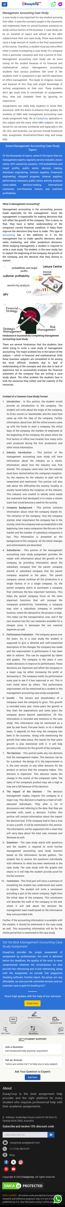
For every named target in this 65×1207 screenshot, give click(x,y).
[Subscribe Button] (50, 1135)
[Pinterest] (6, 1168)
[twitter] (13, 1161)
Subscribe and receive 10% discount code (28, 1126)
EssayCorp (42, 118)
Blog (12, 1155)
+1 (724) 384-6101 (19, 1148)
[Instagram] (20, 1161)
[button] (4, 4)
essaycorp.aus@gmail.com (25, 1142)
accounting (9, 234)
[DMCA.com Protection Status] (24, 1185)
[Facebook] (6, 1161)
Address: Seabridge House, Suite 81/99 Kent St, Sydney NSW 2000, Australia (30, 1119)
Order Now (32, 1003)
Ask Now (32, 1077)
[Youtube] (13, 1168)
